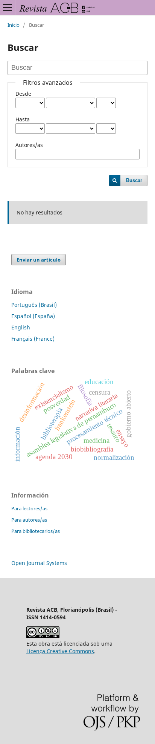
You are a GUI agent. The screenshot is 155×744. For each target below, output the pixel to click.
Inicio (14, 24)
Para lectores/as (29, 508)
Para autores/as (29, 519)
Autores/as (29, 144)
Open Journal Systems (39, 562)
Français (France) (33, 338)
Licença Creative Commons (60, 651)
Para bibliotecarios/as (35, 531)
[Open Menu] (7, 7)
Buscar (134, 180)
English (20, 327)
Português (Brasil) (34, 304)
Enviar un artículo (39, 259)
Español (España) (33, 316)
